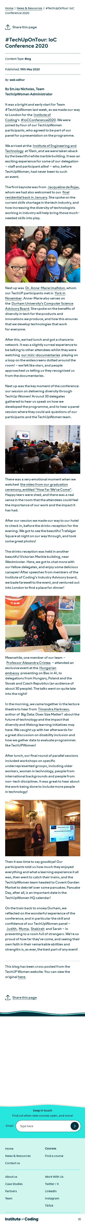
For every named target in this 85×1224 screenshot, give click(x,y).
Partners (11, 1191)
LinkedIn (51, 1191)
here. (22, 977)
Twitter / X (52, 1184)
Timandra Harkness (53, 709)
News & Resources (29, 8)
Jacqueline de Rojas (63, 187)
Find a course (54, 1156)
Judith (11, 929)
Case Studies (14, 1184)
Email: (10, 1126)
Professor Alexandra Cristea (28, 663)
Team (8, 1198)
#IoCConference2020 (38, 120)
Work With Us (54, 1177)
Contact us (12, 1163)
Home (9, 8)
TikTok (49, 1205)
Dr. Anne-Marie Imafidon (45, 288)
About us (11, 1177)
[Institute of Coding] (21, 1218)
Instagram (52, 1198)
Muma (24, 929)
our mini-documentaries (40, 355)
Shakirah (38, 929)
